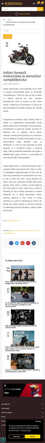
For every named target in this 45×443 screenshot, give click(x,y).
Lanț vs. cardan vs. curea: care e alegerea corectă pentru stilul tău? (22, 371)
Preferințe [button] (16, 436)
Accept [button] (32, 436)
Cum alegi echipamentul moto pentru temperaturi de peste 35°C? (20, 282)
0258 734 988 (24, 14)
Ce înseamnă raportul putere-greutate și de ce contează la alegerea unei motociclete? (22, 304)
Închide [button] (38, 421)
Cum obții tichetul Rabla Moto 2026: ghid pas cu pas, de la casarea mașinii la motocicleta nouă (22, 349)
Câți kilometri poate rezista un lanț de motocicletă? (21, 327)
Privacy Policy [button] (26, 430)
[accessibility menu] (3, 440)
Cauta (7, 37)
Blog (9, 20)
